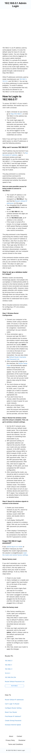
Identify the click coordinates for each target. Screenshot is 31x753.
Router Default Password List (14, 681)
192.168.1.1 (23, 79)
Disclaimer (22, 740)
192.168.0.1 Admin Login (15, 5)
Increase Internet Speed (13, 725)
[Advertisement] (15, 25)
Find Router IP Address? (13, 716)
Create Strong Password (13, 720)
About (11, 736)
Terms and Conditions (15, 744)
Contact (19, 736)
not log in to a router (15, 546)
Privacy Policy (10, 740)
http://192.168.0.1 (16, 114)
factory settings (22, 555)
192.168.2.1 (8, 669)
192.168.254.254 (10, 677)
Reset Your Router (11, 712)
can (8, 546)
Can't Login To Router (12, 704)
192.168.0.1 (8, 660)
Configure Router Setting (13, 708)
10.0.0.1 (5, 81)
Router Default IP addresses (14, 699)
